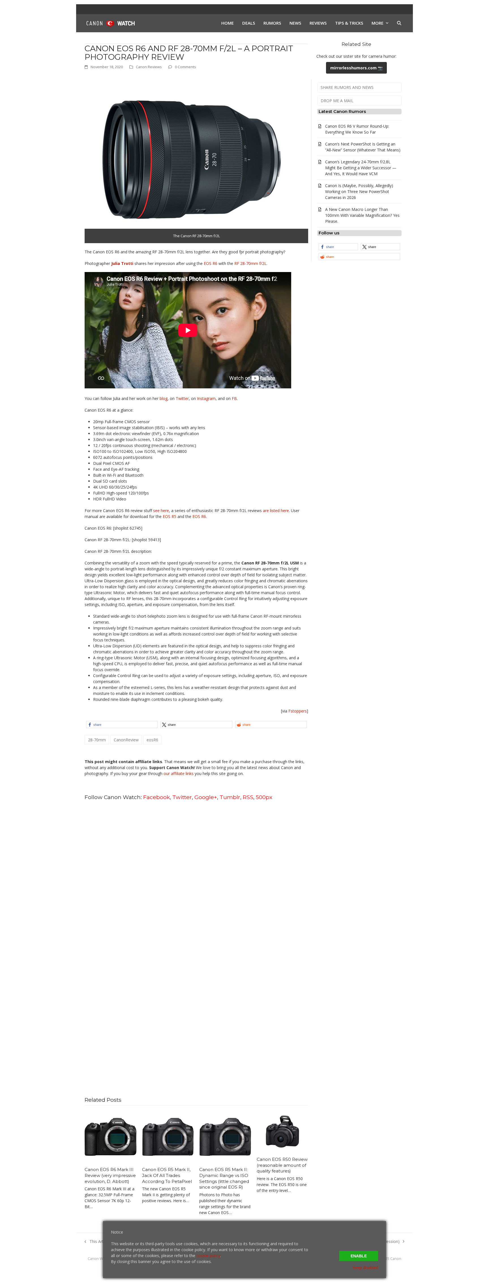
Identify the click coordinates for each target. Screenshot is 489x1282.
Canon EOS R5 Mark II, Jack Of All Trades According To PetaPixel (167, 1175)
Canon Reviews (149, 66)
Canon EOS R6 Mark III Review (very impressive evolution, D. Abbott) (110, 1175)
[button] (399, 23)
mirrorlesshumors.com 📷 (356, 67)
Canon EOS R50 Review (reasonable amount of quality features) (282, 1165)
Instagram (206, 398)
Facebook (156, 797)
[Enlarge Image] (189, 159)
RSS (248, 797)
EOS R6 (210, 263)
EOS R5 (169, 516)
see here (161, 510)
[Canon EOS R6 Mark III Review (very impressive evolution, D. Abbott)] (110, 1136)
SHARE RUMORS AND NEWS (347, 87)
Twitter (182, 398)
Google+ (205, 797)
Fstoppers (297, 711)
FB (234, 398)
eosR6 (152, 739)
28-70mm (97, 739)
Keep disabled (365, 1267)
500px (264, 797)
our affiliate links (179, 773)
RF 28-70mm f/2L (250, 263)
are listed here (276, 510)
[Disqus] (196, 877)
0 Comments (185, 66)
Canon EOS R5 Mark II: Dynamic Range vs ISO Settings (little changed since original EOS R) (224, 1178)
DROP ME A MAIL (337, 100)
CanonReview (126, 739)
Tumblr (230, 797)
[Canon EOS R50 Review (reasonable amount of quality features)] (282, 1131)
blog (164, 398)
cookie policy (208, 1255)
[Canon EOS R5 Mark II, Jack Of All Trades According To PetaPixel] (168, 1136)
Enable (359, 1256)
